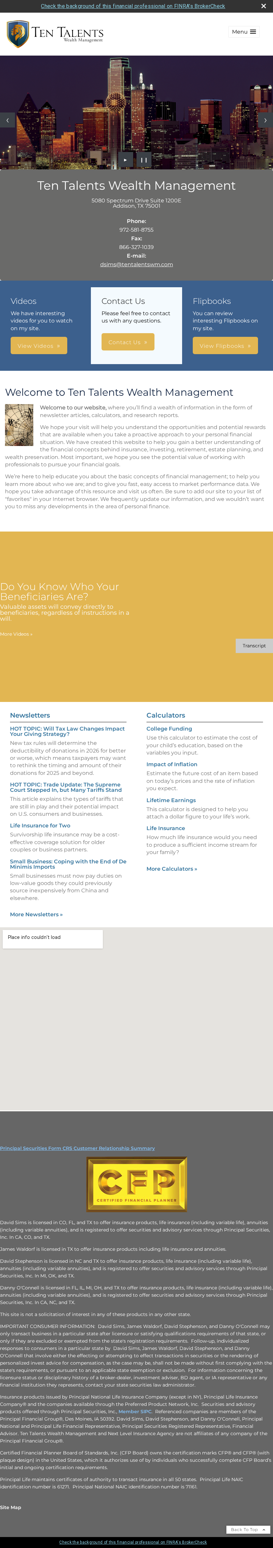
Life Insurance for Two (40, 825)
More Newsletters (36, 914)
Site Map (10, 1507)
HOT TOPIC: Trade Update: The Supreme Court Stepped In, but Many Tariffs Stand (66, 787)
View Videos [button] (36, 346)
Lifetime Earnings (171, 800)
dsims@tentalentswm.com (136, 264)
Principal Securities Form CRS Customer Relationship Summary (77, 1148)
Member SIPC (134, 1412)
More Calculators (171, 869)
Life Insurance (165, 828)
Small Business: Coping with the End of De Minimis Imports (68, 864)
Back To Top (245, 1529)
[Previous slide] (7, 119)
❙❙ (144, 159)
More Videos (16, 634)
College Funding (169, 729)
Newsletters (30, 715)
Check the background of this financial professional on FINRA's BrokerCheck (133, 6)
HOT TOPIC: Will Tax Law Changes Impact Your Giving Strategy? (67, 731)
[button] (244, 32)
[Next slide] (265, 119)
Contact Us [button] (125, 342)
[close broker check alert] (263, 6)
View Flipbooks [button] (222, 346)
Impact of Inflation (171, 764)
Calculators (165, 715)
